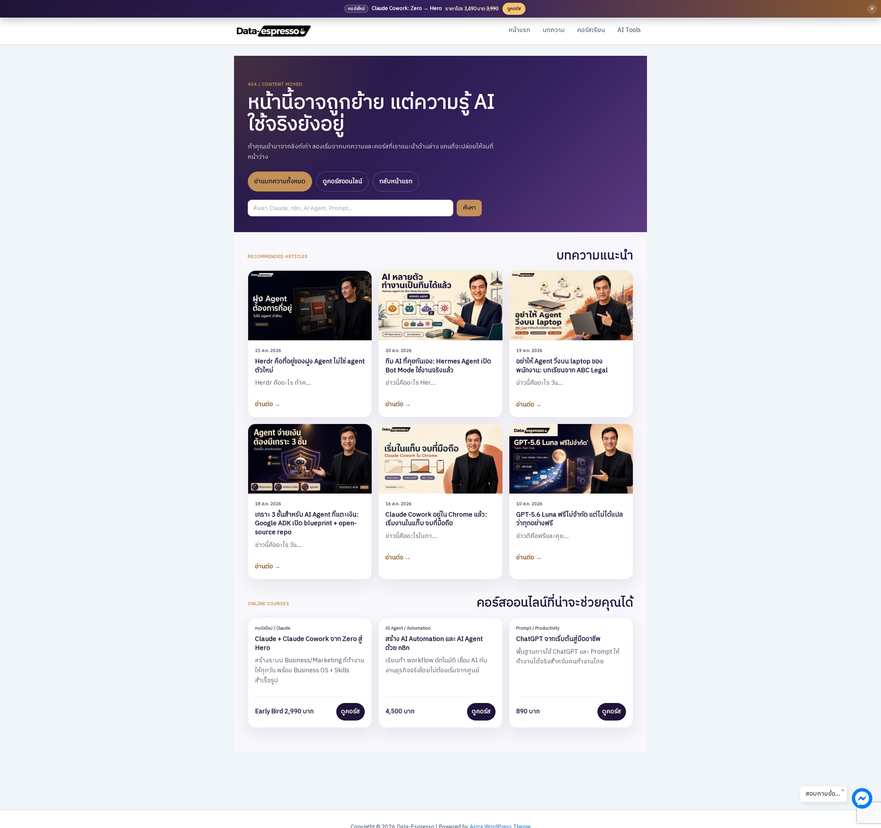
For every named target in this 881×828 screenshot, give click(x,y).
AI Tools (629, 30)
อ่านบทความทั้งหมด (280, 181)
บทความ (554, 30)
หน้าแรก (519, 30)
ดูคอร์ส (350, 711)
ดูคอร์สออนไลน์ (342, 181)
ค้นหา (469, 208)
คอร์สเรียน (591, 30)
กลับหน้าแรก (396, 181)
